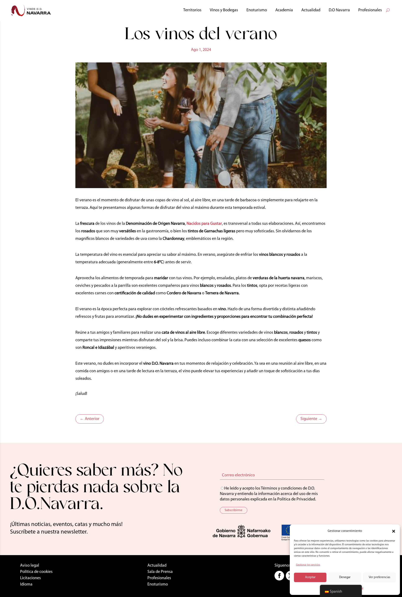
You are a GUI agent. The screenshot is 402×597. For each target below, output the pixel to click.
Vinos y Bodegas (224, 10)
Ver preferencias (379, 577)
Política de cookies (36, 572)
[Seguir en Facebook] (279, 575)
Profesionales (370, 10)
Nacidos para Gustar (204, 224)
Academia (284, 10)
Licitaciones (30, 578)
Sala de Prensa (160, 572)
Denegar (344, 577)
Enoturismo (256, 10)
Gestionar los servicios (308, 565)
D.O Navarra (339, 10)
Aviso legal (29, 565)
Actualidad (310, 10)
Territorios (192, 10)
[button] (394, 531)
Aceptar (310, 577)
